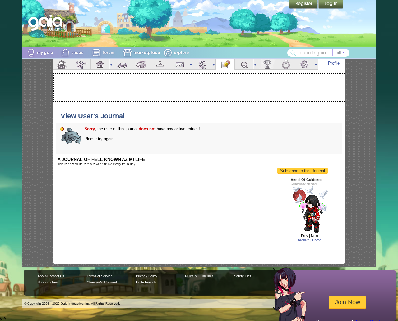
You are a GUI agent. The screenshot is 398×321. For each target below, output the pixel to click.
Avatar (81, 64)
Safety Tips (242, 276)
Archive (303, 240)
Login (330, 4)
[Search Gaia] (293, 53)
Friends (202, 64)
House (100, 64)
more (111, 64)
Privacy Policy (146, 276)
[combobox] (318, 53)
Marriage (285, 64)
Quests (244, 64)
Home (316, 240)
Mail (179, 64)
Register (303, 4)
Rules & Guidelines (199, 276)
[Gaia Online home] (47, 23)
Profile (334, 63)
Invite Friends (146, 282)
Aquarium (141, 64)
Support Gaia (48, 282)
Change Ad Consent (102, 282)
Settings (304, 64)
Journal (225, 64)
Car (122, 64)
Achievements (266, 64)
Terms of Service (100, 276)
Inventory (160, 64)
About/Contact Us (51, 276)
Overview (62, 64)
